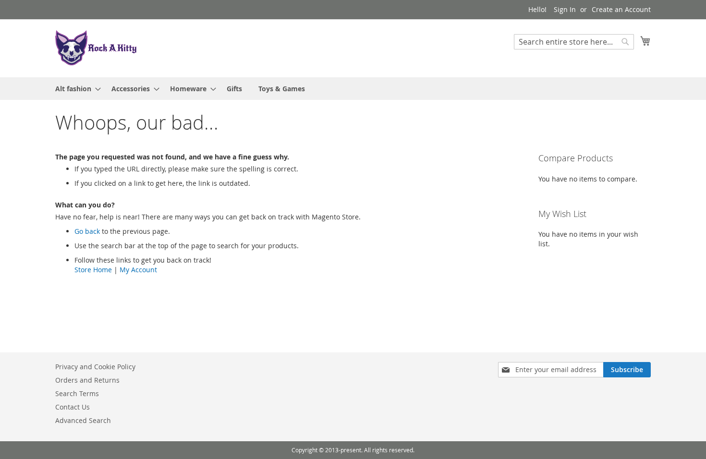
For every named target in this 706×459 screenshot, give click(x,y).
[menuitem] (75, 88)
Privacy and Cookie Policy (95, 366)
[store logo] (96, 47)
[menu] (353, 88)
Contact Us (72, 406)
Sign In (565, 9)
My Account (138, 269)
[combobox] (574, 41)
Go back (87, 231)
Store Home (93, 269)
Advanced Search (83, 420)
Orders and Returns (87, 380)
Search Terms (77, 393)
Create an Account (621, 9)
